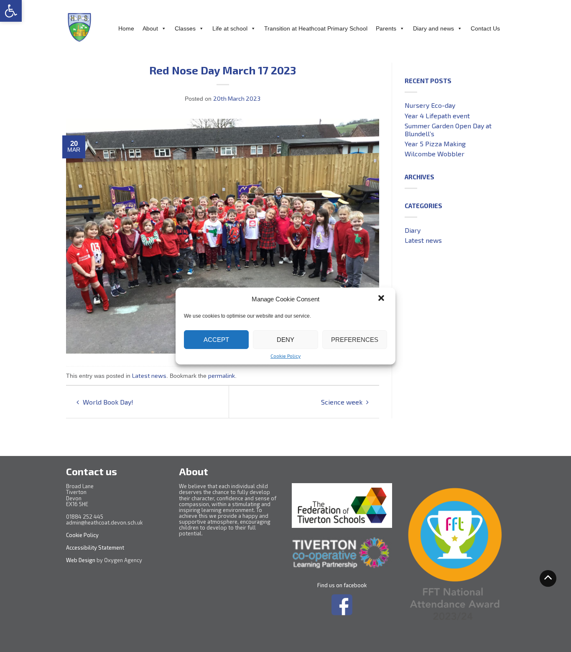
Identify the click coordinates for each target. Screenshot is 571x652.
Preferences (354, 339)
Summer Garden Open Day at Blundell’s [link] (448, 130)
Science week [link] (342, 402)
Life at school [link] (229, 28)
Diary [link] (413, 230)
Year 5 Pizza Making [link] (435, 144)
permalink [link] (221, 375)
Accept (216, 339)
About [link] (150, 28)
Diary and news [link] (433, 28)
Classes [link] (185, 28)
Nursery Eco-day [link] (430, 105)
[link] (11, 11)
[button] (382, 299)
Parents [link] (386, 28)
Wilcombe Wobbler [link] (434, 154)
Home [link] (126, 28)
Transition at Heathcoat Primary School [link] (315, 28)
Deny (285, 339)
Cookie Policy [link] (285, 355)
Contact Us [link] (485, 28)
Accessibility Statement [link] (95, 547)
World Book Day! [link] (107, 402)
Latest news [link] (149, 375)
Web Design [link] (80, 560)
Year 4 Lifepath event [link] (437, 116)
